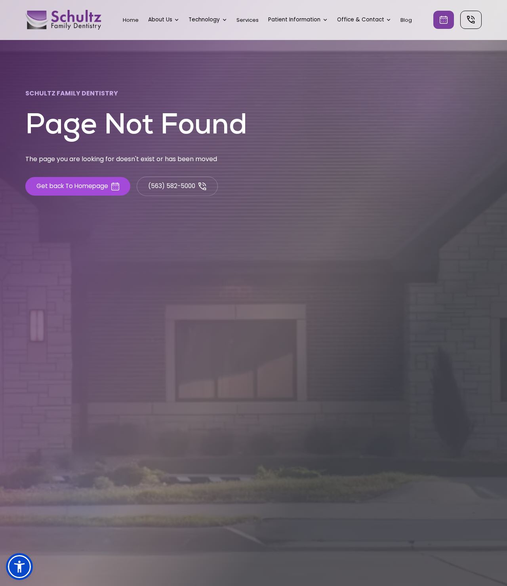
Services (247, 20)
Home (131, 20)
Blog (406, 20)
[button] (163, 20)
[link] (63, 20)
